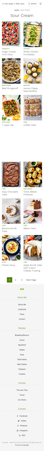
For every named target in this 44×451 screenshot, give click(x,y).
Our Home (22, 400)
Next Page (31, 281)
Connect (22, 409)
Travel (22, 395)
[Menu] (40, 3)
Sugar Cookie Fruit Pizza (9, 53)
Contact (22, 319)
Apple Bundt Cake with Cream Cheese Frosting (32, 268)
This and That (22, 390)
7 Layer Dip (8, 125)
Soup (22, 354)
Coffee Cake (29, 125)
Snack (22, 340)
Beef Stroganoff (10, 88)
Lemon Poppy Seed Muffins (30, 89)
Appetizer (22, 345)
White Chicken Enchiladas (30, 53)
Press (22, 314)
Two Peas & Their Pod (13, 3)
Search (34, 4)
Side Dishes (22, 359)
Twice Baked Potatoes (29, 193)
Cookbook (22, 309)
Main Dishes (22, 364)
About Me (22, 297)
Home (16, 10)
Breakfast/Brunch (22, 335)
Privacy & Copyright (22, 445)
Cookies (22, 374)
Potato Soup (8, 265)
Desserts (22, 369)
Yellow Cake (29, 228)
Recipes (22, 328)
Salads (22, 350)
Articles (22, 383)
